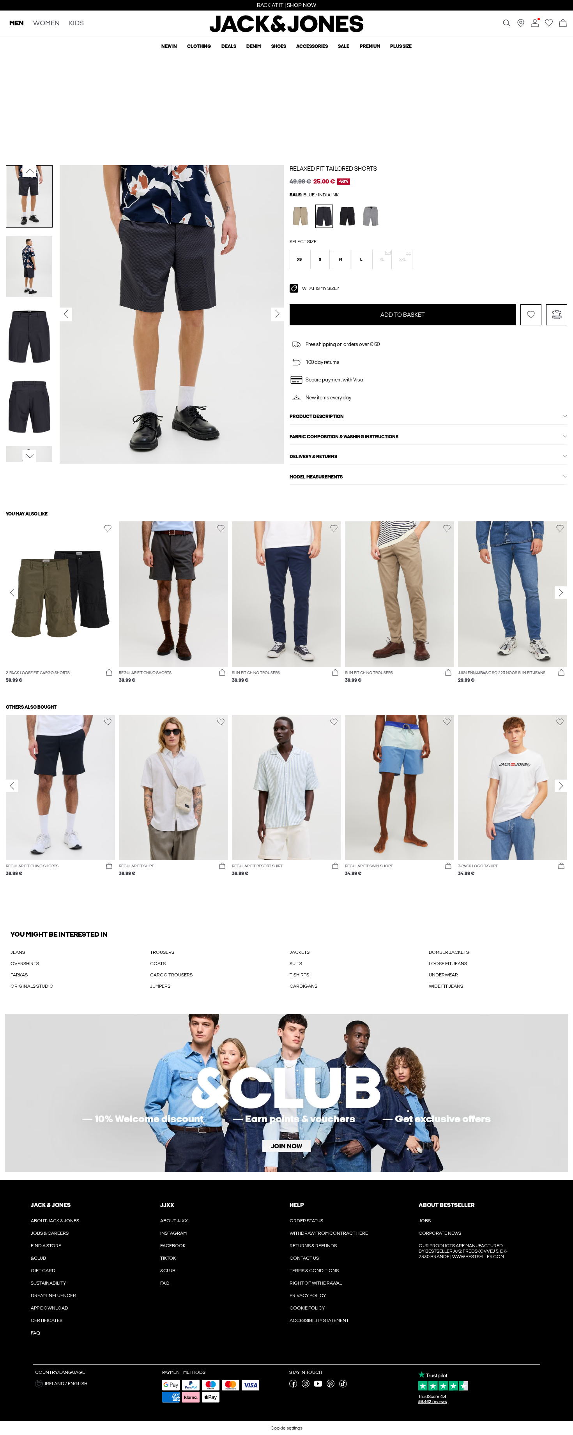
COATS (158, 963)
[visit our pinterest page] (330, 1386)
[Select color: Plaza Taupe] (300, 216)
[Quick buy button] (109, 673)
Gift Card (43, 1270)
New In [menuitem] (169, 46)
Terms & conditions (314, 1270)
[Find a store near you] (521, 25)
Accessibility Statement (319, 1320)
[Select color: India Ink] (324, 216)
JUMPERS (160, 986)
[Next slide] (561, 592)
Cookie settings (286, 1428)
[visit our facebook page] (293, 1386)
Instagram (173, 1233)
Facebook (173, 1245)
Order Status (306, 1220)
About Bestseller (446, 1205)
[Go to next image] (29, 456)
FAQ (35, 1333)
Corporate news (440, 1233)
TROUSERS (162, 952)
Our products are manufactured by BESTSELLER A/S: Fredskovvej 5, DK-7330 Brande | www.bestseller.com (463, 1251)
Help (297, 1205)
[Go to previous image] (29, 171)
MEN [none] (16, 23)
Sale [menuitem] (343, 46)
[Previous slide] (12, 592)
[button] (299, 259)
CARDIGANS (303, 986)
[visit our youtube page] (318, 1386)
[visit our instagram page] (305, 1386)
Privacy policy (308, 1295)
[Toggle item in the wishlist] (530, 314)
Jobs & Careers (50, 1233)
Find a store (46, 1245)
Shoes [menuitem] (278, 46)
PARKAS (19, 975)
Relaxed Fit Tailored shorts (333, 168)
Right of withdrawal (316, 1283)
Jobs (425, 1220)
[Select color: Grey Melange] (371, 216)
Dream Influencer (53, 1295)
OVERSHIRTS (25, 963)
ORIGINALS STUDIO (32, 986)
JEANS (18, 952)
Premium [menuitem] (370, 46)
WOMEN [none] (46, 23)
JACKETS (299, 952)
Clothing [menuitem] (199, 46)
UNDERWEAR (443, 975)
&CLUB (38, 1258)
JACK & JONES (51, 1205)
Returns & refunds (313, 1245)
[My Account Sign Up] (286, 1093)
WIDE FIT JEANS (446, 986)
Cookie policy (307, 1308)
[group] (60, 606)
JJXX (167, 1205)
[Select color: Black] (347, 216)
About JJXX (174, 1220)
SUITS (296, 963)
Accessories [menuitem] (312, 46)
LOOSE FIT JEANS (448, 963)
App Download (49, 1308)
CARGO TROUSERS (171, 975)
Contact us (304, 1258)
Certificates (46, 1320)
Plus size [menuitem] (401, 46)
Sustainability (48, 1283)
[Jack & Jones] (287, 30)
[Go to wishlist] (549, 25)
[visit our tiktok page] (343, 1386)
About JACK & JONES (55, 1220)
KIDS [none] (76, 23)
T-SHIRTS (299, 975)
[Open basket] (563, 23)
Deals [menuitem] (228, 46)
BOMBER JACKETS (449, 952)
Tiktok (168, 1258)
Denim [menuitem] (253, 46)
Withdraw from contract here (329, 1233)
